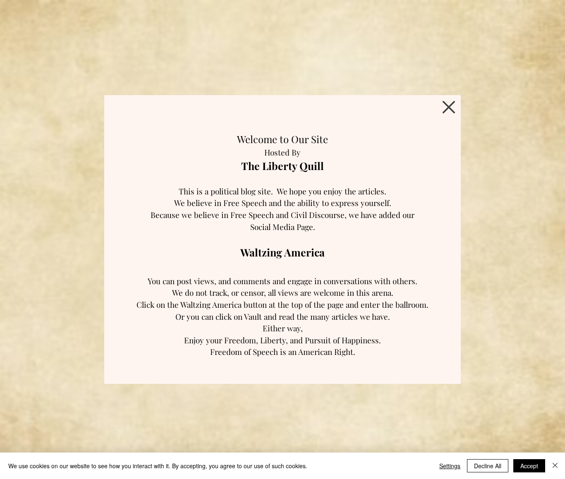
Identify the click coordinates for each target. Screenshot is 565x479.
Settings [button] (449, 466)
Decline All (487, 466)
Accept (529, 466)
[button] (449, 107)
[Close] (555, 465)
